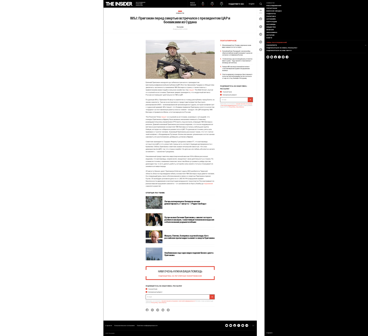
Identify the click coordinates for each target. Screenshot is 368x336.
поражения (208, 183)
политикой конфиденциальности (187, 301)
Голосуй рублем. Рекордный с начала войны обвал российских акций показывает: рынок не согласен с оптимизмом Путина (237, 53)
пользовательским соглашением (169, 301)
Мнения (270, 29)
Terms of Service (162, 302)
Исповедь (271, 24)
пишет (191, 90)
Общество (271, 27)
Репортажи (271, 8)
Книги (269, 38)
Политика (271, 16)
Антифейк (271, 19)
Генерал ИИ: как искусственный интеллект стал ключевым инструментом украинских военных (236, 68)
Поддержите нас (236, 4)
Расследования (273, 5)
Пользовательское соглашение (124, 325)
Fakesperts (271, 45)
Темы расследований (276, 42)
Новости (180, 13)
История (270, 35)
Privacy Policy (154, 302)
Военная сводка (274, 11)
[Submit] (211, 297)
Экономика (271, 32)
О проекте (108, 325)
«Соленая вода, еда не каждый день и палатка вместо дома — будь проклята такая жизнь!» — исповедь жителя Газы (237, 61)
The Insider (180, 27)
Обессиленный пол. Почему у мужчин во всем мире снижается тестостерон (236, 46)
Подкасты (271, 13)
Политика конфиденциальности (147, 325)
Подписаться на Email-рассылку (281, 48)
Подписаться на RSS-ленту (279, 50)
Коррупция (271, 21)
